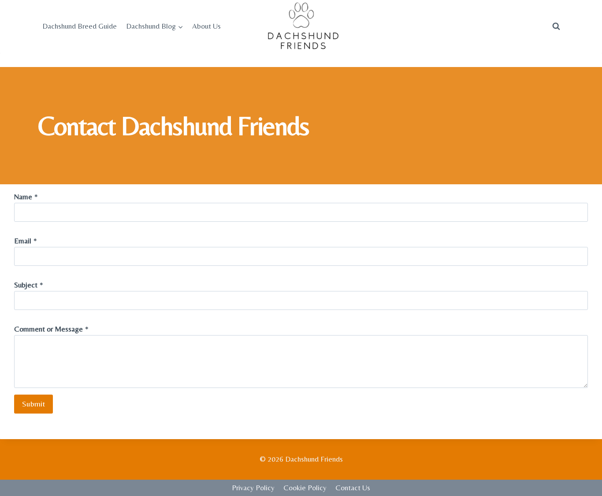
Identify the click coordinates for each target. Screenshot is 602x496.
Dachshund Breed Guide (79, 26)
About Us (206, 26)
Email (25, 240)
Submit (33, 403)
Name (26, 196)
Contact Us (352, 487)
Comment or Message (51, 328)
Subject (28, 284)
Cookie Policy (305, 487)
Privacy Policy (253, 487)
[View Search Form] (556, 26)
